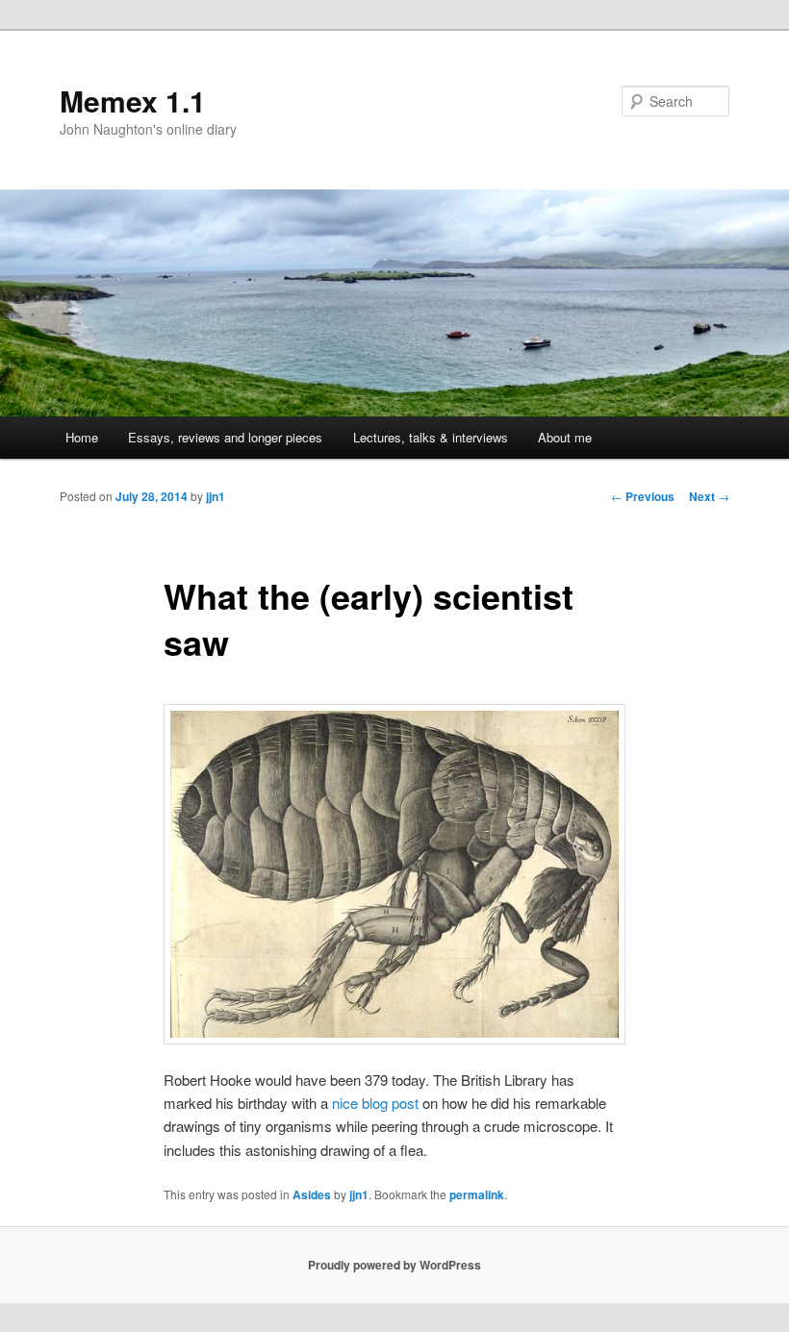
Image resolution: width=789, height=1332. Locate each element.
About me (565, 437)
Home (81, 437)
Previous (642, 496)
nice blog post (375, 1103)
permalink (476, 1194)
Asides (312, 1194)
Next (709, 496)
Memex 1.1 (133, 100)
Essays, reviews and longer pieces (225, 437)
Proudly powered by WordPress (394, 1264)
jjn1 (215, 496)
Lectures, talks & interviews (430, 437)
